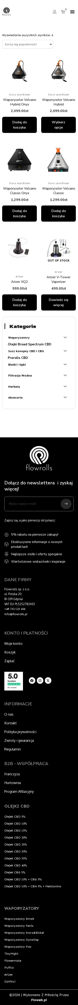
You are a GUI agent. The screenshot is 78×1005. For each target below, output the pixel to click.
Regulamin (12, 749)
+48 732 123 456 (14, 609)
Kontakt (10, 723)
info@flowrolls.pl (15, 614)
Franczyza (12, 774)
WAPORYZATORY (21, 908)
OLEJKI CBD (16, 806)
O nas (8, 714)
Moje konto (13, 643)
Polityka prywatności (20, 732)
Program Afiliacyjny (19, 791)
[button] (72, 11)
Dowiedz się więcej (58, 302)
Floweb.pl (39, 1000)
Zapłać (9, 661)
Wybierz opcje (58, 125)
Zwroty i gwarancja (19, 740)
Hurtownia (12, 783)
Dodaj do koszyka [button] (19, 125)
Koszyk (10, 652)
